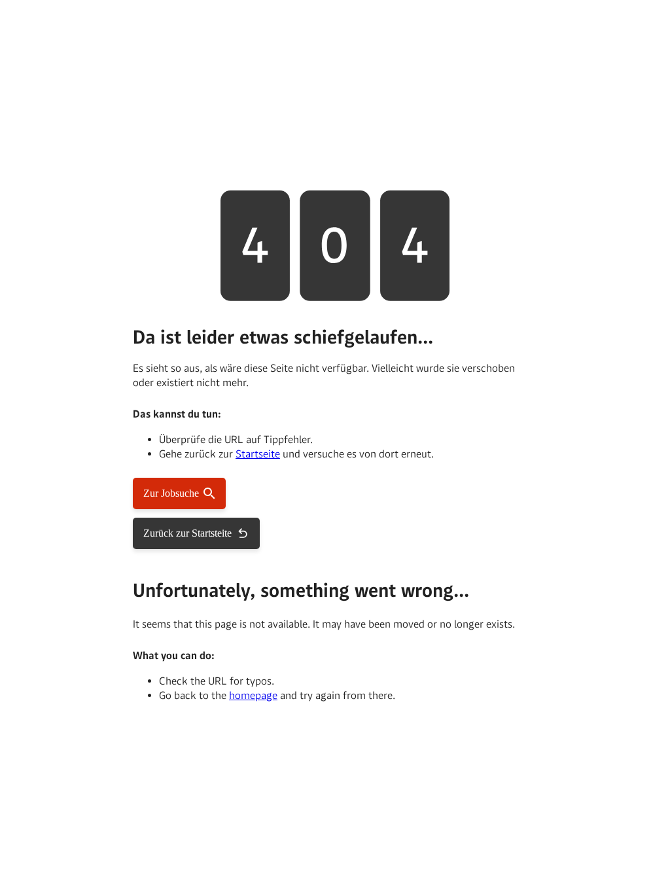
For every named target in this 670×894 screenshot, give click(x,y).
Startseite (258, 454)
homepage (253, 695)
